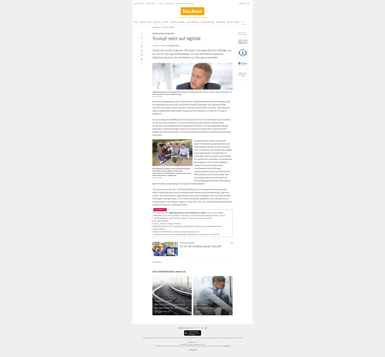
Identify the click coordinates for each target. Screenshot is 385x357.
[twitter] (141, 37)
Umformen (157, 22)
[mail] (141, 50)
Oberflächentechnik (207, 22)
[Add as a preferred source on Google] (192, 333)
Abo (236, 337)
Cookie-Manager (222, 337)
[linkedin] (141, 46)
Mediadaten (172, 337)
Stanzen (165, 22)
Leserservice (179, 337)
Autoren (240, 337)
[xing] (141, 42)
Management (156, 27)
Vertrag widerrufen (201, 337)
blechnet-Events (145, 22)
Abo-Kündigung (188, 337)
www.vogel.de (226, 346)
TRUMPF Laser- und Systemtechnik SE (242, 75)
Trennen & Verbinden (177, 22)
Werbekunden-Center (212, 337)
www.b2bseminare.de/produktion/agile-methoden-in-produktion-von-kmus (185, 234)
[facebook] (141, 33)
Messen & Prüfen (233, 22)
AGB (167, 337)
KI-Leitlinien (231, 337)
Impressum (162, 337)
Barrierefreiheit (154, 337)
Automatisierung (193, 22)
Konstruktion (220, 22)
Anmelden (243, 3)
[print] (141, 55)
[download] (141, 59)
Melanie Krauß (174, 46)
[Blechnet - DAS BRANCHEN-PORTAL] (136, 22)
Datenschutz (146, 337)
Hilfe (193, 337)
